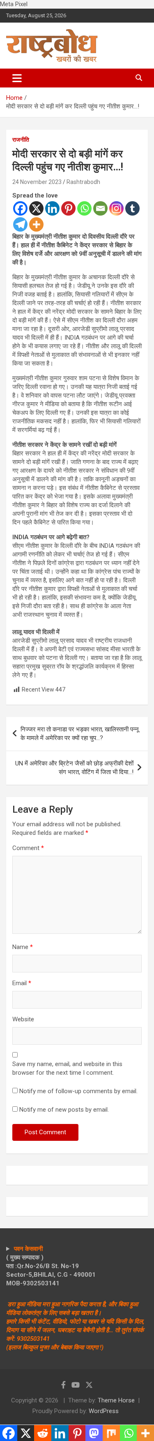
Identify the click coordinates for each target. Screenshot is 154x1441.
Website (23, 1019)
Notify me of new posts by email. (64, 1109)
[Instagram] (116, 208)
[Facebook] (20, 208)
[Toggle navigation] (17, 78)
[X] (36, 208)
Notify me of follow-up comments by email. (78, 1091)
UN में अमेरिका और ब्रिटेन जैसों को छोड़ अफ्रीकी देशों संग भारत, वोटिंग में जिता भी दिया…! (74, 768)
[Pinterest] (68, 208)
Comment (28, 848)
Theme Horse (116, 1400)
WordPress (104, 1411)
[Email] (100, 208)
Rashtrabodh (83, 182)
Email (21, 983)
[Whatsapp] (84, 208)
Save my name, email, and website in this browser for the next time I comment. (67, 1068)
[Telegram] (20, 224)
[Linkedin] (52, 208)
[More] (36, 224)
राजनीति (20, 139)
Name (22, 947)
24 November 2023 (37, 182)
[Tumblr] (132, 208)
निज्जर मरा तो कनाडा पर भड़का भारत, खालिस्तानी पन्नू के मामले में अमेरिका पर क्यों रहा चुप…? (80, 734)
